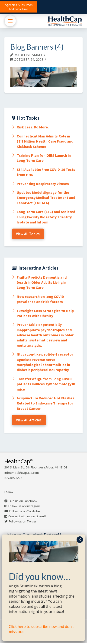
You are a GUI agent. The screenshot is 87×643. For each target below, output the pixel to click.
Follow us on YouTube (24, 511)
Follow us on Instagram (24, 506)
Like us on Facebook (23, 501)
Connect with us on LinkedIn (28, 516)
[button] (18, 7)
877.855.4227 (13, 478)
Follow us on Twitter (22, 521)
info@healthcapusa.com (21, 473)
